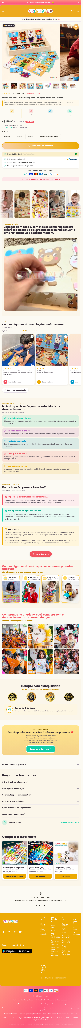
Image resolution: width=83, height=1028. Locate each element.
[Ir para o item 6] (47, 86)
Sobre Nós (53, 927)
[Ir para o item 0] (5, 86)
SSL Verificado (76, 933)
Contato (54, 931)
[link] (54, 978)
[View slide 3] (42, 905)
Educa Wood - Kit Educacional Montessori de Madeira (40, 868)
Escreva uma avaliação (16, 390)
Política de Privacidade (66, 942)
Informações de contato (67, 1024)
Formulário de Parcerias (55, 943)
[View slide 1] (37, 905)
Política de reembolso (13, 1024)
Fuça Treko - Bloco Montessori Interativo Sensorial (64, 868)
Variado (30, 136)
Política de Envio (64, 931)
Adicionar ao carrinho (14, 876)
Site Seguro (75, 928)
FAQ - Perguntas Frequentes (55, 936)
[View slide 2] (39, 905)
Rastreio (44, 934)
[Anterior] (3, 2)
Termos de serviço (38, 1024)
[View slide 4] (44, 905)
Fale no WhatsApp (69, 822)
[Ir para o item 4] (30, 86)
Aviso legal (57, 1024)
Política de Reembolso (66, 937)
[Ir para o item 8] (64, 86)
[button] (18, 359)
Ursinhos (7, 136)
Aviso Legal (64, 947)
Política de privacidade (27, 1024)
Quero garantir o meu (39, 749)
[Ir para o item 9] (73, 86)
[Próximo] (78, 2)
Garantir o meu (42, 554)
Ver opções (40, 876)
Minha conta (43, 925)
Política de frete (49, 1024)
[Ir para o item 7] (56, 86)
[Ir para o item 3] (22, 86)
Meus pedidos (43, 930)
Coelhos (19, 136)
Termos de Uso (65, 925)
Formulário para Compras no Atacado (55, 951)
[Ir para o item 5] (39, 86)
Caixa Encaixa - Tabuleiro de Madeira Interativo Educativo (13, 868)
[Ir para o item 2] (14, 86)
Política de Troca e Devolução (66, 953)
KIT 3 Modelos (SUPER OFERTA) (48, 136)
